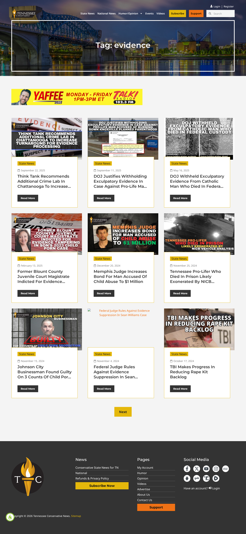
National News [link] (106, 13)
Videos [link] (160, 13)
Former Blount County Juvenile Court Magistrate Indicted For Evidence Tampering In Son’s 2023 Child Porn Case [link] (43, 281)
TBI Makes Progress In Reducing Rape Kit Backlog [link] (192, 371)
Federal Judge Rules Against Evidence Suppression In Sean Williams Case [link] (114, 374)
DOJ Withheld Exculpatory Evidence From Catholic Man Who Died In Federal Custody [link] (197, 184)
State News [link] (87, 13)
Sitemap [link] (76, 516)
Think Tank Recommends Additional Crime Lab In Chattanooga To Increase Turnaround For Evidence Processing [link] (43, 186)
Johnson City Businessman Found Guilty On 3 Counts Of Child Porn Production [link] (44, 374)
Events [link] (149, 13)
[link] (10, 517)
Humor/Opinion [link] (128, 13)
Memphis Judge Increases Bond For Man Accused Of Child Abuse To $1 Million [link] (120, 276)
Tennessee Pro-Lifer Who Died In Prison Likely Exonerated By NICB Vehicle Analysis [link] (195, 279)
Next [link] (123, 412)
